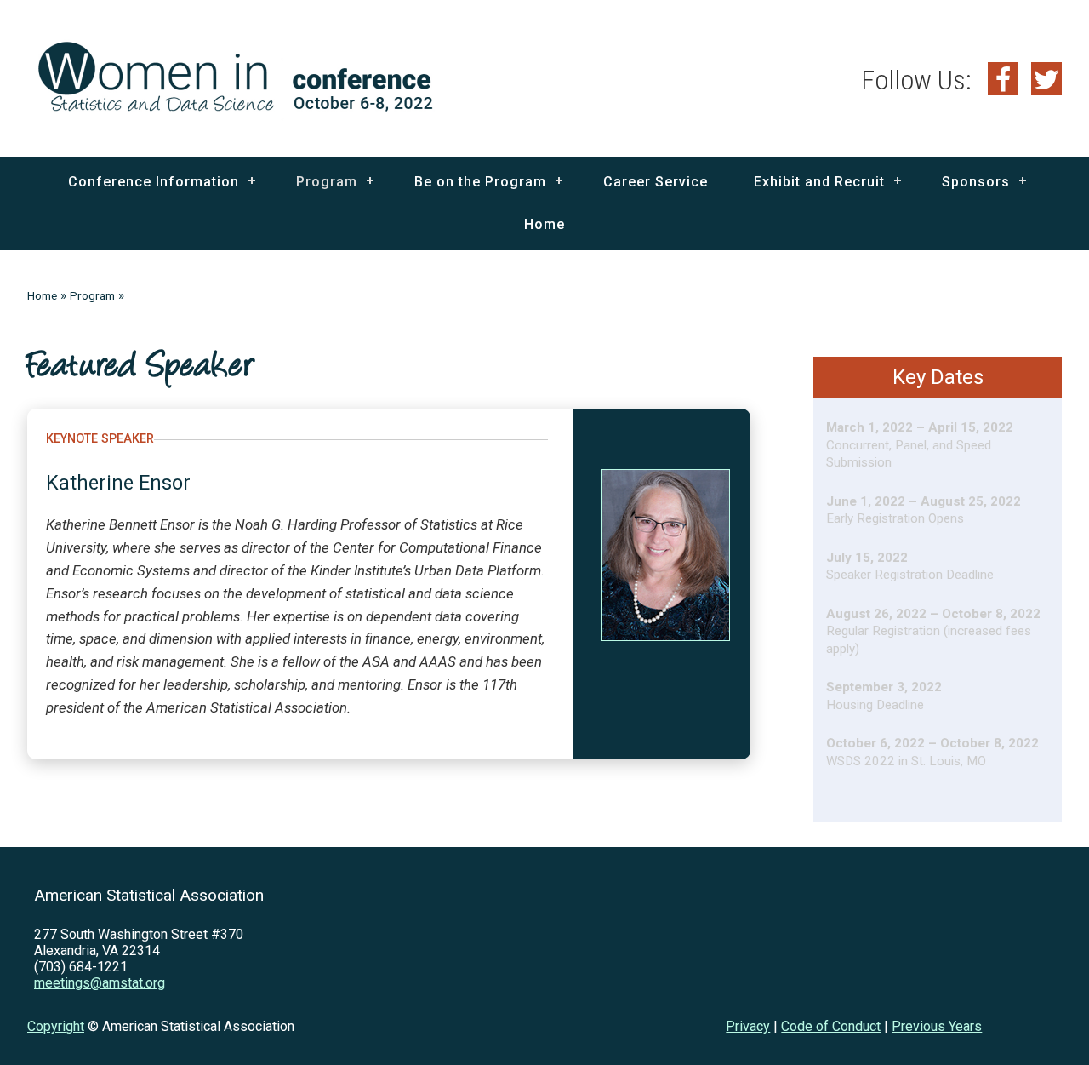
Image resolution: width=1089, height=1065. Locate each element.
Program (326, 182)
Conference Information (153, 182)
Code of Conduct (831, 1026)
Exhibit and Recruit (819, 182)
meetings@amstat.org (99, 983)
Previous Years (937, 1026)
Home (544, 224)
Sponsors (976, 182)
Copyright (55, 1026)
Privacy (748, 1026)
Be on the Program (480, 182)
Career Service (655, 182)
